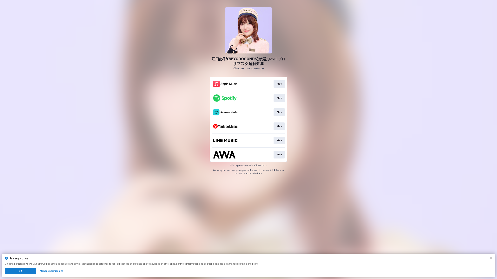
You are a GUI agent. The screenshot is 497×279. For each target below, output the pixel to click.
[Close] (491, 258)
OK (20, 271)
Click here (275, 170)
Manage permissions (51, 271)
